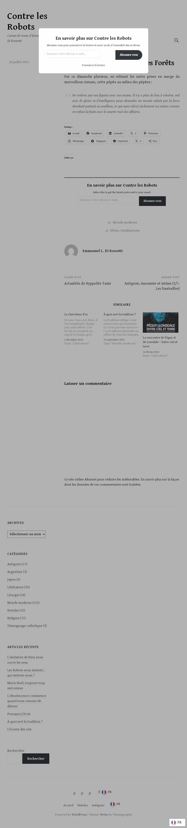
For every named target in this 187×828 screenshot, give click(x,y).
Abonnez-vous (129, 55)
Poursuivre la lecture (93, 65)
